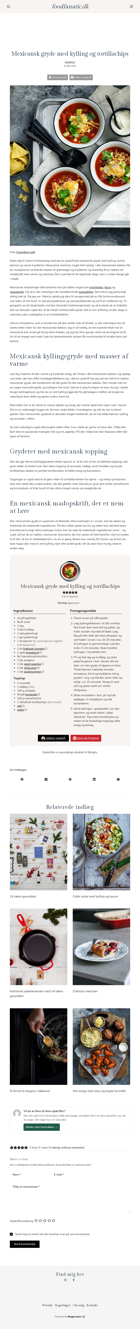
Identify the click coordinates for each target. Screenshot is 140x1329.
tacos (107, 287)
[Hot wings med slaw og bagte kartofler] (101, 1046)
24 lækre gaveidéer (23, 896)
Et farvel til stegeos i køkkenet (30, 1091)
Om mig (78, 1305)
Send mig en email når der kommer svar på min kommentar (52, 1234)
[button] (64, 592)
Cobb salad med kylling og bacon (95, 896)
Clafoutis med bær (85, 991)
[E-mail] (118, 779)
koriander (31, 694)
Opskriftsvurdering (21, 1221)
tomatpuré (32, 652)
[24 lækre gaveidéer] (38, 852)
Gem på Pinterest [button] (87, 738)
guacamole (17, 292)
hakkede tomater (33, 648)
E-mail (59, 1174)
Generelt (70, 62)
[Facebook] (22, 779)
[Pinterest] (70, 779)
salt (19, 706)
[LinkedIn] (94, 779)
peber (20, 709)
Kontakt (92, 1305)
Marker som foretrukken (42, 1127)
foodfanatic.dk (70, 6)
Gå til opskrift (59, 77)
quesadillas (86, 292)
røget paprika (32, 664)
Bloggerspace (75, 1316)
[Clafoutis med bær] (101, 947)
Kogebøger (63, 1305)
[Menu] (131, 6)
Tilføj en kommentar (26, 1186)
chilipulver (30, 668)
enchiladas (96, 287)
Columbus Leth (25, 252)
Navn (17, 1174)
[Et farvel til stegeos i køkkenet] (38, 1046)
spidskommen (32, 671)
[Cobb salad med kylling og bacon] (101, 852)
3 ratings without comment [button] (66, 1147)
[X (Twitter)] (46, 779)
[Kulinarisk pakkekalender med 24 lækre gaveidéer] (38, 947)
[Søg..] (8, 6)
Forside (47, 1305)
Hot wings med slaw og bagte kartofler (99, 1091)
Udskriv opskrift (83, 77)
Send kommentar (25, 1244)
